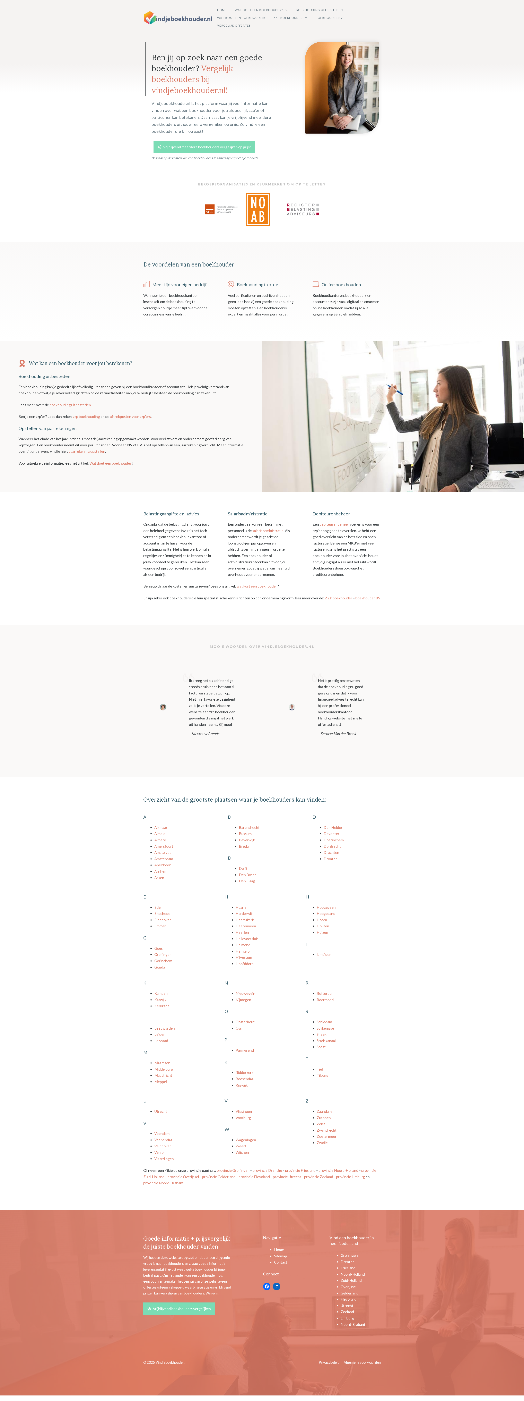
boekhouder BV (368, 598)
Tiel (320, 1069)
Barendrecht (249, 827)
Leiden (159, 1034)
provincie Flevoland (254, 1176)
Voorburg (243, 1117)
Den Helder (333, 827)
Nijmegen (243, 999)
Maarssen (162, 1063)
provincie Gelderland (218, 1176)
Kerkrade (161, 1006)
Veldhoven (163, 1146)
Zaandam (324, 1111)
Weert (241, 1146)
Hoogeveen (326, 907)
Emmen (160, 926)
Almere (160, 840)
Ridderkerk (244, 1072)
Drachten (331, 852)
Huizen (322, 932)
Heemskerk (245, 920)
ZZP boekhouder (288, 17)
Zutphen (324, 1117)
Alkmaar (160, 827)
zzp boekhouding (86, 416)
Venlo (159, 1152)
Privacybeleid (329, 1362)
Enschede (162, 913)
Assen (159, 877)
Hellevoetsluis (247, 938)
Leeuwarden (164, 1028)
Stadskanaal (326, 1040)
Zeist (321, 1124)
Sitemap (280, 1256)
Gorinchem (163, 961)
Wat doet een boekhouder (110, 463)
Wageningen (246, 1140)
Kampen (161, 993)
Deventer (331, 833)
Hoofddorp (245, 963)
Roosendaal (245, 1079)
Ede (157, 907)
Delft (243, 868)
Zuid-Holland (351, 1280)
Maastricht (163, 1075)
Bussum (245, 833)
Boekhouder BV (329, 17)
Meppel (160, 1081)
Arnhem (160, 871)
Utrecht (160, 1111)
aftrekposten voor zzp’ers (130, 416)
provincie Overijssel (183, 1176)
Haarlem (242, 907)
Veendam (161, 1133)
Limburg (347, 1318)
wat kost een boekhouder (257, 586)
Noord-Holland (353, 1274)
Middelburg (163, 1069)
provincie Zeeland (318, 1176)
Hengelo (243, 951)
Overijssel (349, 1286)
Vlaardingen (164, 1158)
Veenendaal (163, 1140)
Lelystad (161, 1040)
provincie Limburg (350, 1176)
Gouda (159, 967)
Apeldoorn (162, 865)
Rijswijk (242, 1085)
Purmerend (245, 1050)
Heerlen (242, 932)
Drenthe (348, 1261)
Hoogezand (326, 913)
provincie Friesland (300, 1170)
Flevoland (348, 1299)
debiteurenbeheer (334, 524)
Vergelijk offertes (234, 25)
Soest (321, 1047)
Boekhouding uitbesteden (319, 10)
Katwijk (160, 999)
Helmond (243, 945)
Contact (280, 1262)
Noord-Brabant (353, 1324)
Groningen (163, 954)
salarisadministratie (267, 530)
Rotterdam (325, 993)
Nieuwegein (245, 993)
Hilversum (244, 957)
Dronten (331, 858)
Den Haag (247, 881)
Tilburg (322, 1075)
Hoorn (322, 920)
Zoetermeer (327, 1136)
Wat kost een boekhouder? (241, 17)
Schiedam (324, 1022)
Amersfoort (163, 846)
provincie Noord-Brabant (163, 1183)
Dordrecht (332, 846)
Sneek (321, 1034)
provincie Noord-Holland (338, 1170)
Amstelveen (164, 852)
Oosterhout (245, 1022)
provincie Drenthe (267, 1170)
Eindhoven (163, 920)
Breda (244, 846)
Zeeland (347, 1311)
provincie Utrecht (287, 1176)
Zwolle (322, 1142)
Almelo (159, 833)
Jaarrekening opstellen (87, 451)
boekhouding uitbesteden (70, 405)
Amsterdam (163, 858)
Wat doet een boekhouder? (259, 10)
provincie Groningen (233, 1170)
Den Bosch (247, 874)
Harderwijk (245, 913)
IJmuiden (324, 954)
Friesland (348, 1268)
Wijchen (242, 1152)
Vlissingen (244, 1111)
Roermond (325, 999)
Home (222, 10)
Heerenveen (246, 926)
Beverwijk (247, 840)
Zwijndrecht (327, 1130)
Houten (323, 926)
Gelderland (349, 1293)
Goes (158, 948)
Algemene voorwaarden (362, 1362)
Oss (239, 1028)
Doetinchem (334, 840)
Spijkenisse (325, 1028)
